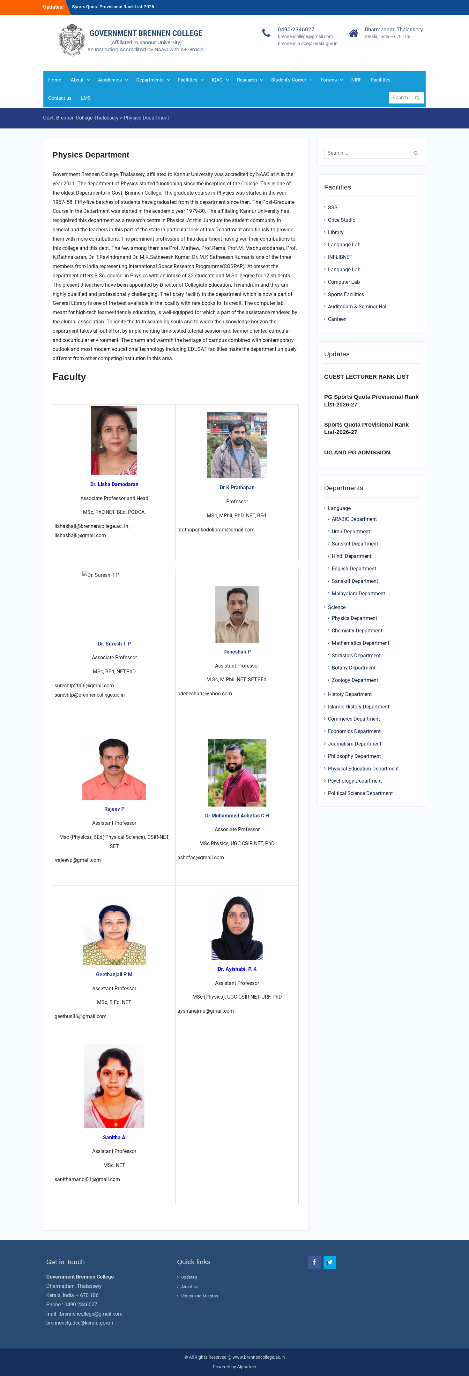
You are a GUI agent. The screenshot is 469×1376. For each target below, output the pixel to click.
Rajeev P (114, 809)
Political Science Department (360, 793)
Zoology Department (355, 680)
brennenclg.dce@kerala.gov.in (308, 43)
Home (54, 80)
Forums (329, 80)
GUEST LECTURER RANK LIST (366, 377)
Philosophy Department (354, 756)
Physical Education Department (363, 769)
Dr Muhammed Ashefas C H (237, 816)
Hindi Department (351, 556)
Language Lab (344, 245)
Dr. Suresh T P (114, 644)
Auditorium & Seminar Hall (358, 307)
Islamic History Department (358, 707)
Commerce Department (354, 719)
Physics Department (354, 618)
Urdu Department (351, 532)
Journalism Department (354, 744)
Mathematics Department (360, 643)
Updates (189, 1277)
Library (336, 232)
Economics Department (354, 731)
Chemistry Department (357, 631)
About (77, 80)
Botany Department (354, 668)
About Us (190, 1286)
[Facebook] (314, 1262)
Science (337, 607)
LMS (86, 98)
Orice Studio (341, 220)
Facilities (187, 80)
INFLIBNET (340, 257)
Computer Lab (344, 282)
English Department (354, 569)
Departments (150, 80)
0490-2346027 (296, 29)
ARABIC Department (354, 519)
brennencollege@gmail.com (305, 36)
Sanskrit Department (355, 544)
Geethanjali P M (114, 974)
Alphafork (247, 1366)
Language (339, 508)
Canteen (337, 319)
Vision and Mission (199, 1296)
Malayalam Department (358, 594)
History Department (350, 694)
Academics (110, 80)
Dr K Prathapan (237, 487)
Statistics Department (356, 656)
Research (247, 80)
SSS (333, 208)
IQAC (217, 80)
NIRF (356, 80)
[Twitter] (330, 1262)
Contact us (59, 98)
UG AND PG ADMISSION (357, 452)
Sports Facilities (346, 294)
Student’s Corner (288, 80)
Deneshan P (237, 652)
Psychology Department (355, 781)
